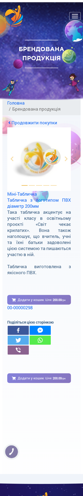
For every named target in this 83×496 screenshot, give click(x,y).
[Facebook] (18, 330)
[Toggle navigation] (75, 16)
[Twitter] (18, 340)
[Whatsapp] (40, 340)
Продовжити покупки (33, 123)
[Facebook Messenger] (40, 330)
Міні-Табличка (22, 194)
